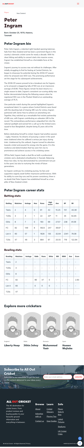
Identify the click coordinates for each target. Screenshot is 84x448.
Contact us (39, 421)
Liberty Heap (12, 345)
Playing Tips (51, 417)
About (37, 409)
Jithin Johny (31, 345)
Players (6, 12)
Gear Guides (52, 421)
